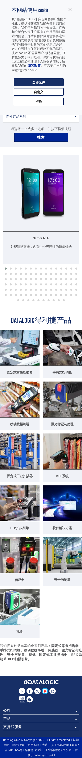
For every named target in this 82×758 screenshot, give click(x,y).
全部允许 (38, 82)
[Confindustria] (22, 699)
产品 (7, 718)
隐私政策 (34, 65)
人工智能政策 (60, 745)
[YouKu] (45, 691)
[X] (37, 691)
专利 (45, 745)
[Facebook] (29, 691)
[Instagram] (52, 691)
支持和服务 (12, 726)
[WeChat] (29, 699)
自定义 (38, 92)
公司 (7, 710)
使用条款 (33, 745)
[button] (41, 116)
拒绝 (39, 101)
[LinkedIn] (22, 691)
